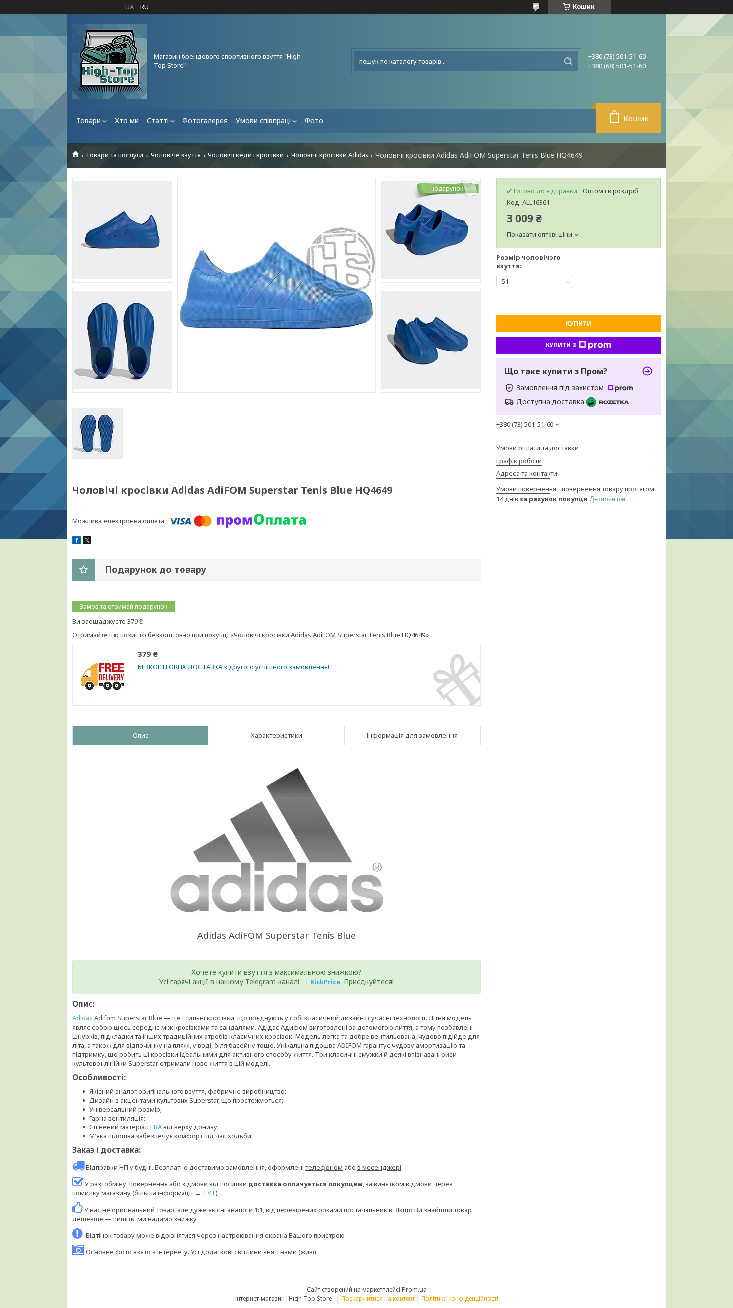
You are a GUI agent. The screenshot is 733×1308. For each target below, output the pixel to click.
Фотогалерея (205, 120)
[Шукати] (568, 61)
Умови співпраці (263, 120)
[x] (87, 541)
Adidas (82, 1017)
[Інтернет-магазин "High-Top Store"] (109, 61)
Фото (314, 120)
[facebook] (76, 541)
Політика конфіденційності (459, 1298)
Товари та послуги (114, 155)
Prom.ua (414, 1289)
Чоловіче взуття (176, 155)
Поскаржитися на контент (378, 1298)
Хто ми (127, 120)
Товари (88, 120)
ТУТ (209, 1192)
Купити (578, 323)
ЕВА (156, 1126)
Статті (158, 120)
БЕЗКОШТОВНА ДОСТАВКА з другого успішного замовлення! (233, 667)
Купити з (561, 345)
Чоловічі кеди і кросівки (246, 155)
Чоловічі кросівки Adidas (329, 155)
